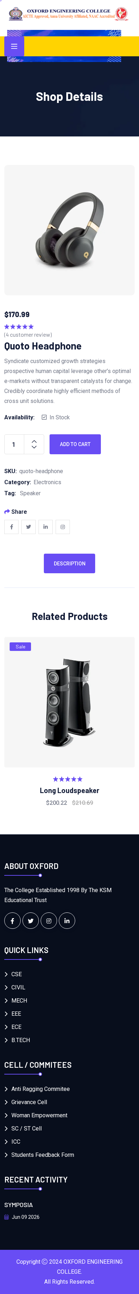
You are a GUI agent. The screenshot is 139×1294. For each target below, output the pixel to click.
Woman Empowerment (39, 1115)
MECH (19, 1000)
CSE (16, 974)
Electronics (47, 482)
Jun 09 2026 (25, 1217)
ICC (15, 1141)
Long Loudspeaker (69, 790)
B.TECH (20, 1040)
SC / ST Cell (26, 1128)
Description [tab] (70, 563)
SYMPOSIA (18, 1204)
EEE (16, 1013)
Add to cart (75, 444)
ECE (16, 1027)
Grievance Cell (29, 1102)
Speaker (30, 493)
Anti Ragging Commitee (40, 1089)
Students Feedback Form (42, 1154)
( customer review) (28, 334)
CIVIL (18, 987)
